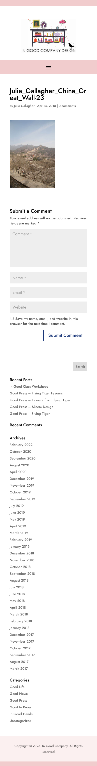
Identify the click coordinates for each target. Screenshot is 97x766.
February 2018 (21, 621)
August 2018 (19, 580)
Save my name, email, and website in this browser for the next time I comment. (44, 321)
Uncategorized (20, 720)
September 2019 (22, 499)
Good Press (18, 700)
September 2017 (22, 655)
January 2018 (20, 627)
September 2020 (22, 458)
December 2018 (22, 553)
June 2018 (17, 594)
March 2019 (19, 532)
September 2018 (22, 573)
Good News (19, 693)
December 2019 (22, 478)
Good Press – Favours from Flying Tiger (40, 400)
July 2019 (17, 505)
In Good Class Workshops (29, 386)
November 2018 (22, 560)
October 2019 (20, 492)
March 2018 (19, 614)
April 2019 (18, 526)
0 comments (67, 106)
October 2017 (20, 648)
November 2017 (22, 641)
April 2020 (18, 471)
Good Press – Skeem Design (31, 406)
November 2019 (22, 485)
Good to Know (20, 707)
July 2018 (17, 587)
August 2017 (19, 661)
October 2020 (20, 451)
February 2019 (21, 539)
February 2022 (21, 444)
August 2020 (19, 465)
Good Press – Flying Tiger (30, 413)
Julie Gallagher (24, 106)
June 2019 (17, 512)
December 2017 (22, 634)
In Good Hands (21, 714)
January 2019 (20, 546)
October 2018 (20, 566)
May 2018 (17, 600)
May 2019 (17, 519)
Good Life (17, 686)
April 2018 (18, 607)
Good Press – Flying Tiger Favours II (37, 393)
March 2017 (19, 668)
